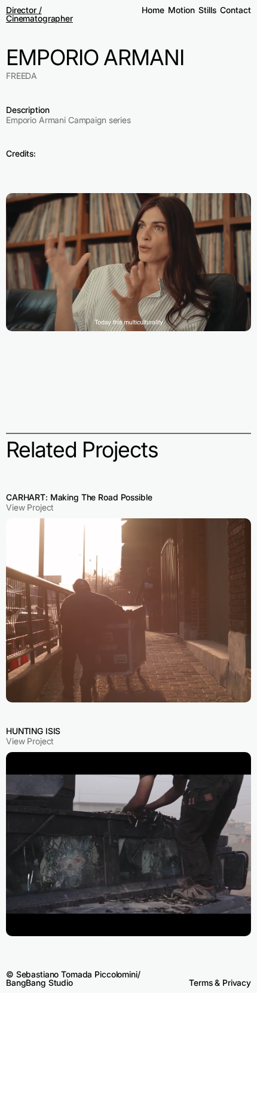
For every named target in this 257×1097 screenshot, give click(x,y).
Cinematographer (39, 18)
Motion (181, 10)
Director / (24, 10)
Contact (235, 10)
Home (153, 10)
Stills (207, 10)
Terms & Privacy (220, 982)
